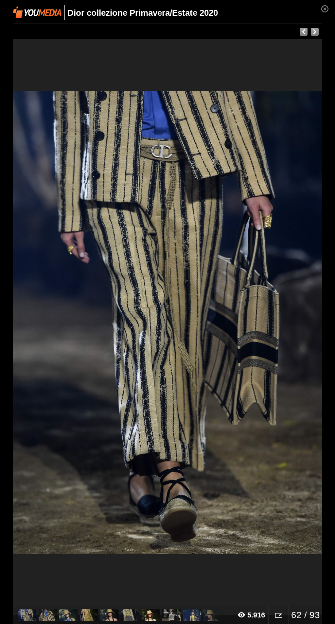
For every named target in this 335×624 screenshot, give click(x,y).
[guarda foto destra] (198, 322)
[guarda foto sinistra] (44, 322)
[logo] (37, 12)
